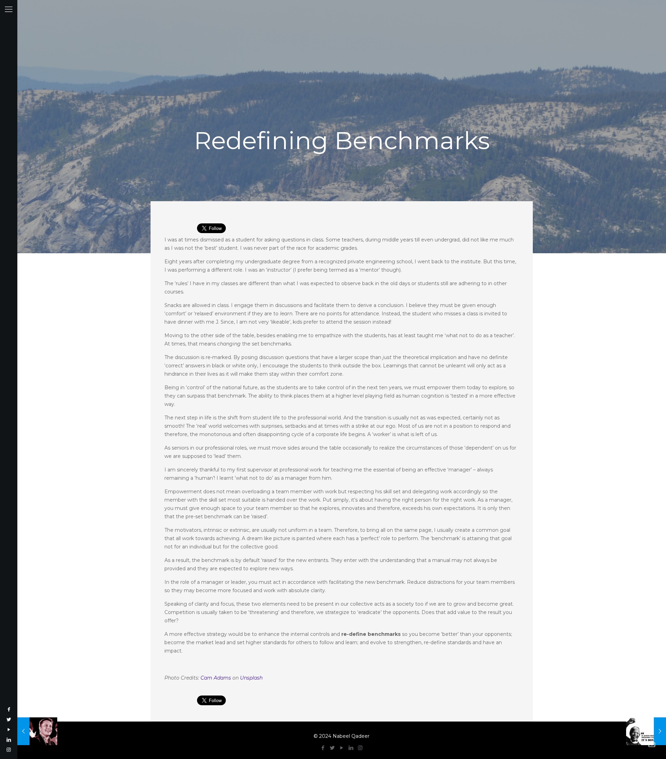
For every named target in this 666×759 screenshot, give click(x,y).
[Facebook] (8, 709)
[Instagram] (8, 750)
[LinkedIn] (8, 739)
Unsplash (251, 678)
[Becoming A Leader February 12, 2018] (646, 731)
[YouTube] (8, 729)
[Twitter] (8, 719)
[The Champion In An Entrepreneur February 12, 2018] (37, 731)
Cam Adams (215, 678)
